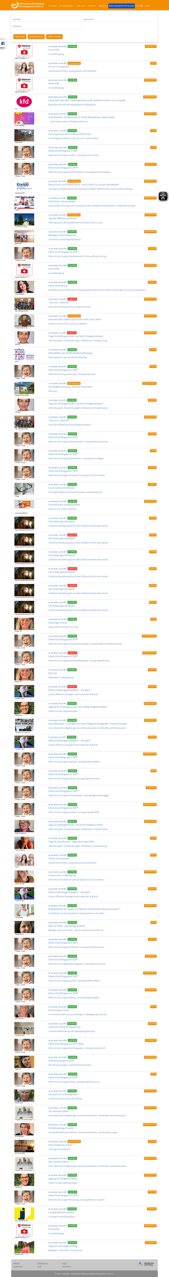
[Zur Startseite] (28, 5)
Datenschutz (43, 1264)
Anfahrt (16, 1264)
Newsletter (66, 1267)
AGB (39, 1267)
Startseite (53, 6)
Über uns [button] (80, 6)
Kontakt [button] (91, 6)
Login (64, 1264)
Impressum (17, 1267)
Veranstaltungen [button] (65, 6)
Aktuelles (102, 6)
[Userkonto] (142, 6)
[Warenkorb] (138, 6)
